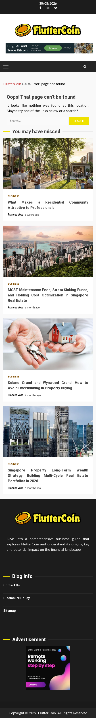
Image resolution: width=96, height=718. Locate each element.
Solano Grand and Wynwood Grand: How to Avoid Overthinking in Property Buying (48, 344)
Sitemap (9, 610)
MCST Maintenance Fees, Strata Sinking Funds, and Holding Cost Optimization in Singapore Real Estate (48, 251)
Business (13, 196)
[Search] (84, 67)
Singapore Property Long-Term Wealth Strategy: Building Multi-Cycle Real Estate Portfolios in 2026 (48, 431)
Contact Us (11, 585)
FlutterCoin (12, 84)
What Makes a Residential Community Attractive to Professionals (48, 163)
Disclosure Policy (16, 598)
